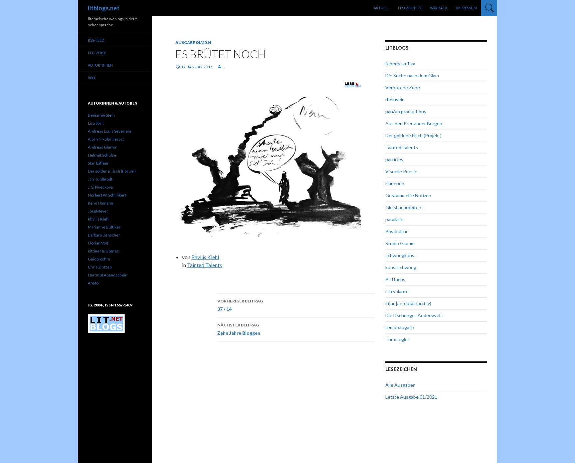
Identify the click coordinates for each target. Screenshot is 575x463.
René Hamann (100, 203)
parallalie (394, 219)
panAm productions (405, 111)
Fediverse (97, 53)
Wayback (439, 8)
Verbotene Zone (402, 87)
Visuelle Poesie (401, 171)
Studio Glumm (400, 243)
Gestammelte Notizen (408, 195)
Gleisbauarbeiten (403, 207)
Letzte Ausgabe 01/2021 (411, 397)
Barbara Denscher (104, 234)
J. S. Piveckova (100, 187)
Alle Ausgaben (400, 385)
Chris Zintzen (100, 266)
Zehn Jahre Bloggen (238, 329)
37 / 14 (240, 305)
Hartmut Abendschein (107, 274)
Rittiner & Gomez (103, 250)
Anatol (93, 282)
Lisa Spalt (96, 123)
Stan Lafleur (98, 163)
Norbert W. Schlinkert (107, 195)
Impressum (466, 8)
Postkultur (396, 231)
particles (394, 159)
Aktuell (381, 8)
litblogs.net (103, 8)
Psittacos (395, 279)
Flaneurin (394, 183)
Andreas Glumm (102, 147)
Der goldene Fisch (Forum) (112, 171)
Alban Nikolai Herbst (106, 139)
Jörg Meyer (98, 211)
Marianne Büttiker (104, 227)
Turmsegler (397, 339)
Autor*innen (100, 65)
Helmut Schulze (102, 155)
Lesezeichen (409, 8)
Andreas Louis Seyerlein (109, 131)
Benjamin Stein (101, 115)
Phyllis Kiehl (205, 257)
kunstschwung (400, 267)
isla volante (397, 291)
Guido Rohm (99, 258)
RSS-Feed (96, 40)
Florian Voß (98, 242)
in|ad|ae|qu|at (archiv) (408, 303)
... (223, 66)
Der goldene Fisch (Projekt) (413, 135)
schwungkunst (400, 255)
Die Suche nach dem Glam (412, 75)
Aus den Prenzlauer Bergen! (414, 123)
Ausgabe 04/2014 (193, 42)
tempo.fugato (399, 327)
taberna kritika (400, 63)
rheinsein (395, 99)
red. (92, 78)
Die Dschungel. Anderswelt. (414, 315)
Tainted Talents (204, 265)
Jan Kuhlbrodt (100, 179)
